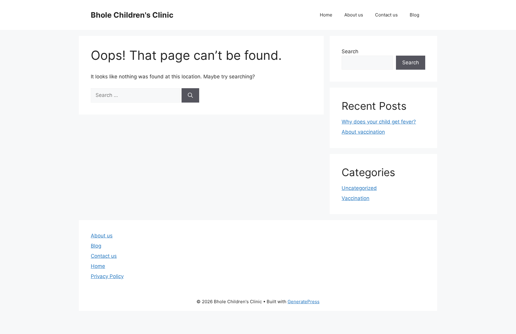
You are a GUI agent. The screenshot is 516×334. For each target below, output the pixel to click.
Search (350, 51)
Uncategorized (359, 188)
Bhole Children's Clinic (132, 14)
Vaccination (355, 198)
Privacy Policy (107, 276)
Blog (414, 15)
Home (326, 15)
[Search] (190, 95)
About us (353, 15)
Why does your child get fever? (379, 122)
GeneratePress (304, 301)
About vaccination (363, 132)
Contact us (386, 15)
